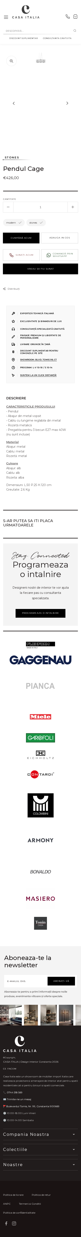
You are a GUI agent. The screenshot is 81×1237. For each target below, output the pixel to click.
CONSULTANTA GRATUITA (57, 38)
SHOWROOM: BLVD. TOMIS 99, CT (38, 359)
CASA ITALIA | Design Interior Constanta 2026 (30, 1061)
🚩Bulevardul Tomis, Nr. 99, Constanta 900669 (31, 1106)
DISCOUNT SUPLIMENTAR (23, 38)
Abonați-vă (61, 981)
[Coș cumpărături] (75, 17)
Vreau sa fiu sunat (40, 268)
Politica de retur (41, 1194)
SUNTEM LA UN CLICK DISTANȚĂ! (38, 375)
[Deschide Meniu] (6, 18)
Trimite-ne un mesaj (19, 1099)
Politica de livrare (13, 1194)
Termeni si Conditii (30, 1203)
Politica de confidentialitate (19, 1212)
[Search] (75, 31)
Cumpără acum (21, 238)
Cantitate (9, 199)
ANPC (7, 1203)
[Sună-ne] (67, 17)
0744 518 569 (14, 1092)
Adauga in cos (59, 237)
